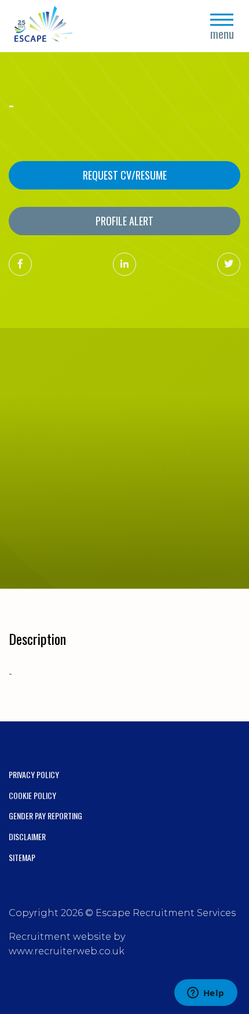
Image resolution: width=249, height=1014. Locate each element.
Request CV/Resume (125, 175)
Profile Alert (124, 220)
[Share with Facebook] (20, 264)
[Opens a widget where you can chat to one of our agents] (205, 993)
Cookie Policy (32, 795)
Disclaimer (27, 836)
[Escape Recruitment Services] (43, 26)
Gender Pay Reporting (45, 815)
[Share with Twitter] (228, 264)
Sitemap (22, 857)
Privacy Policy (34, 774)
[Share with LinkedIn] (124, 264)
